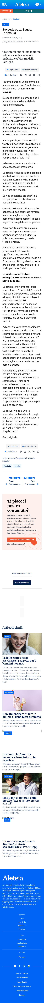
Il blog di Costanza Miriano (12, 41)
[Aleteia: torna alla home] (22, 4)
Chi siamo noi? (22, 978)
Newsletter (22, 940)
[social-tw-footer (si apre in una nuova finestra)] (24, 966)
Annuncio (22, 946)
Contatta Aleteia (22, 991)
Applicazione (22, 943)
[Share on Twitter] (30, 75)
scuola (17, 466)
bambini (8, 733)
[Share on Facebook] (21, 75)
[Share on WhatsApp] (39, 75)
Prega (27, 11)
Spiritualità (22, 925)
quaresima (9, 693)
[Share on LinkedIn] (26, 75)
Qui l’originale (9, 437)
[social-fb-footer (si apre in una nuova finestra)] (20, 966)
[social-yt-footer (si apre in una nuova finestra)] (15, 966)
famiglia (16, 19)
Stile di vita (6, 19)
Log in (30, 573)
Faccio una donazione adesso (20, 539)
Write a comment (22, 582)
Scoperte (22, 929)
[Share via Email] (34, 75)
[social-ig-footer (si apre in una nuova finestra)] (29, 966)
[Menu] (7, 4)
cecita (7, 820)
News (22, 919)
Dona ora (5, 11)
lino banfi (8, 776)
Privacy (22, 995)
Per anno (22, 957)
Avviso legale (22, 982)
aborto (7, 636)
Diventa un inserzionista (22, 986)
